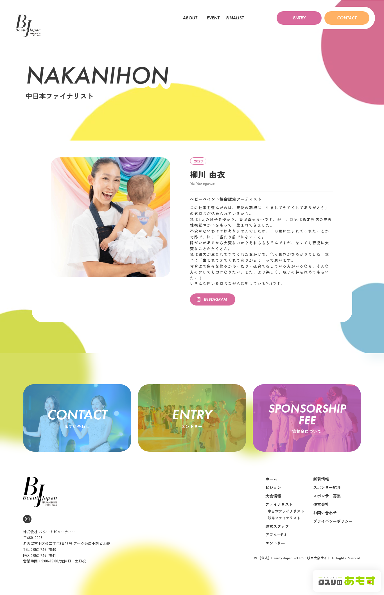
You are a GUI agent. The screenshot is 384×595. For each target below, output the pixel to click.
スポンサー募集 (327, 496)
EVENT (213, 18)
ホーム (271, 479)
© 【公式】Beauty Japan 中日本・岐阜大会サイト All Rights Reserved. (307, 557)
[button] (299, 18)
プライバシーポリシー (333, 521)
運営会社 (321, 504)
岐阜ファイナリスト (284, 518)
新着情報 (321, 479)
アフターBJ (275, 535)
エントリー (275, 543)
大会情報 (273, 496)
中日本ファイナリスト (286, 511)
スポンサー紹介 (327, 487)
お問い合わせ (325, 513)
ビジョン (273, 487)
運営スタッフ (277, 526)
